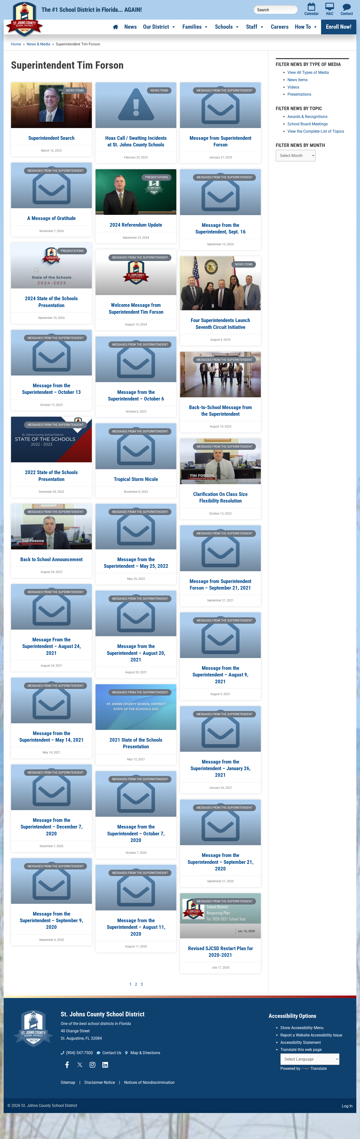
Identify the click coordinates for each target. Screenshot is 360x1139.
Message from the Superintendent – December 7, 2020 (52, 827)
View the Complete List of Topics (316, 131)
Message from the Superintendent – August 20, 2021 (136, 653)
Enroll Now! (338, 27)
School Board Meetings (308, 124)
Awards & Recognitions (307, 116)
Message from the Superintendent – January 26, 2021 (221, 768)
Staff (251, 27)
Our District (156, 27)
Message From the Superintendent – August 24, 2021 (51, 646)
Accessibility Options (292, 1016)
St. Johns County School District (102, 1014)
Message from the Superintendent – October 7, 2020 (136, 833)
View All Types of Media (308, 72)
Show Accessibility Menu (302, 1027)
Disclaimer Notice (99, 1082)
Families (192, 27)
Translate (319, 1068)
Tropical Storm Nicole (136, 479)
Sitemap (68, 1082)
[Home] (115, 27)
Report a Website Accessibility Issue (311, 1035)
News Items (298, 80)
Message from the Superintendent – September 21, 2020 (220, 862)
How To (303, 27)
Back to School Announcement (51, 559)
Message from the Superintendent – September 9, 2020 (51, 920)
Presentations (299, 94)
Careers (279, 27)
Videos (293, 87)
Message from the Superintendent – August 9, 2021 (220, 675)
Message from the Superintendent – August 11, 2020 (136, 927)
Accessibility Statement (300, 1042)
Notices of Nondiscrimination (149, 1082)
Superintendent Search (51, 138)
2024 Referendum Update (136, 225)
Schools (224, 27)
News (130, 27)
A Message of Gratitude (51, 218)
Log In (347, 1106)
